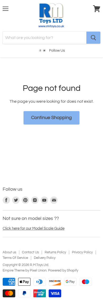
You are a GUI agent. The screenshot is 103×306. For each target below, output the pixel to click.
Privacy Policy (82, 252)
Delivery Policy (44, 258)
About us (9, 252)
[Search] (93, 38)
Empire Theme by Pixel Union (24, 270)
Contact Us (30, 252)
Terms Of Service (15, 258)
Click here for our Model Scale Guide (33, 228)
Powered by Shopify (63, 270)
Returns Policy (55, 252)
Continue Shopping (51, 117)
